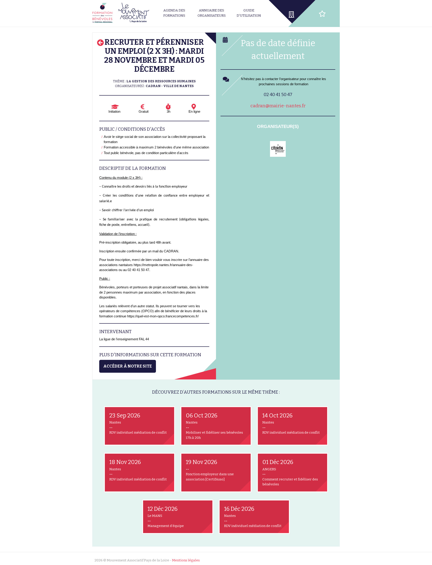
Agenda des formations (174, 13)
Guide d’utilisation (249, 13)
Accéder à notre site (127, 366)
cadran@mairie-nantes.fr (278, 105)
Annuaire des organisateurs (212, 13)
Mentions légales (186, 560)
